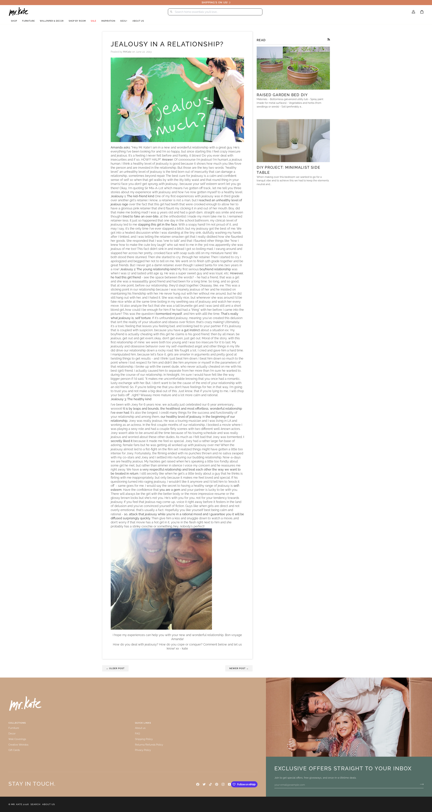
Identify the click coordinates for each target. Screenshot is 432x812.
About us (140, 727)
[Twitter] (204, 784)
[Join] (421, 784)
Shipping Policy (144, 739)
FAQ (137, 733)
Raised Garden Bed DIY (282, 95)
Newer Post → (239, 668)
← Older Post (115, 668)
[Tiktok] (210, 784)
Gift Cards (14, 750)
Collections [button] (17, 723)
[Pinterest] (216, 784)
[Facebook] (197, 784)
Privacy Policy (143, 750)
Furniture (13, 727)
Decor (12, 733)
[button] (14, 21)
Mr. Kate (16, 804)
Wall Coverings (17, 739)
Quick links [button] (143, 723)
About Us (48, 804)
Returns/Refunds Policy (149, 744)
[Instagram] (223, 784)
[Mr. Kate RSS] (329, 39)
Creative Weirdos (18, 744)
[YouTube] (229, 784)
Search (35, 804)
